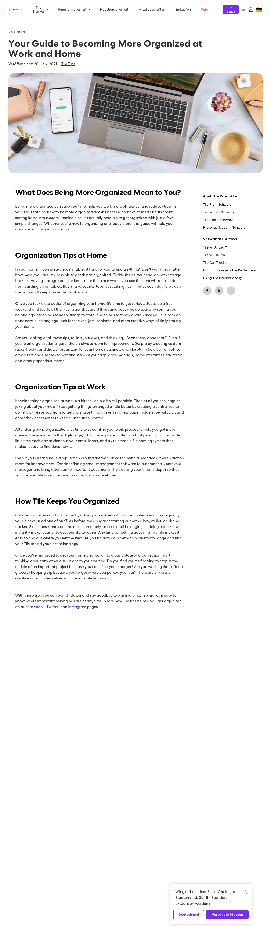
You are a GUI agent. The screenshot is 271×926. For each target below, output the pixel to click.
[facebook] (207, 290)
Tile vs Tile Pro (214, 255)
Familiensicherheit (72, 9)
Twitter (52, 606)
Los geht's (231, 10)
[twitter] (219, 290)
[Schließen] (246, 892)
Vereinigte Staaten (227, 914)
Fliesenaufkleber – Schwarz (224, 227)
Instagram (77, 606)
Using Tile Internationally (222, 278)
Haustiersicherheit (114, 9)
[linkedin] (231, 290)
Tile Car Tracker (215, 263)
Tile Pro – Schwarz (217, 205)
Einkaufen (183, 9)
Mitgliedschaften (151, 9)
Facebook (36, 606)
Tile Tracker (38, 9)
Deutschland (189, 914)
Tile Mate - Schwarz (218, 212)
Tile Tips (68, 64)
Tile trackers (96, 578)
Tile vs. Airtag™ (215, 247)
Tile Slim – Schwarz (218, 220)
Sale (204, 9)
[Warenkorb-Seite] (243, 9)
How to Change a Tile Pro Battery (229, 270)
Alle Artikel (18, 32)
